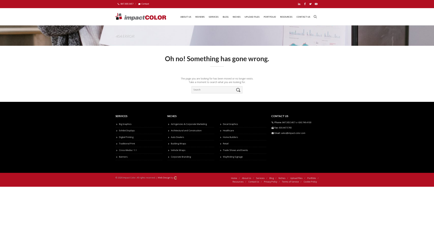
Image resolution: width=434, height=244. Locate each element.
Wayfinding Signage (233, 156)
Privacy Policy (270, 181)
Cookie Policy (310, 181)
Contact (145, 3)
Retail (226, 143)
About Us (185, 16)
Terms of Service (290, 181)
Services (214, 16)
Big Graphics (125, 124)
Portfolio (270, 16)
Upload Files (252, 16)
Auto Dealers (177, 137)
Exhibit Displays (127, 130)
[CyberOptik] (175, 177)
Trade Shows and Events (235, 150)
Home (234, 178)
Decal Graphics (230, 124)
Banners (123, 156)
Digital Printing (126, 137)
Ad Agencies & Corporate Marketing (189, 124)
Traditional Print (127, 143)
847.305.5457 (127, 3)
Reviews (200, 16)
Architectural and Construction (186, 130)
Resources (286, 16)
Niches (237, 16)
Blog (226, 16)
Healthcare (228, 130)
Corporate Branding (181, 156)
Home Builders (230, 137)
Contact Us (303, 16)
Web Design (164, 177)
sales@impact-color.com (293, 133)
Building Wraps (178, 143)
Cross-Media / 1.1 (128, 150)
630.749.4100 (304, 122)
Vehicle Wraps (178, 150)
